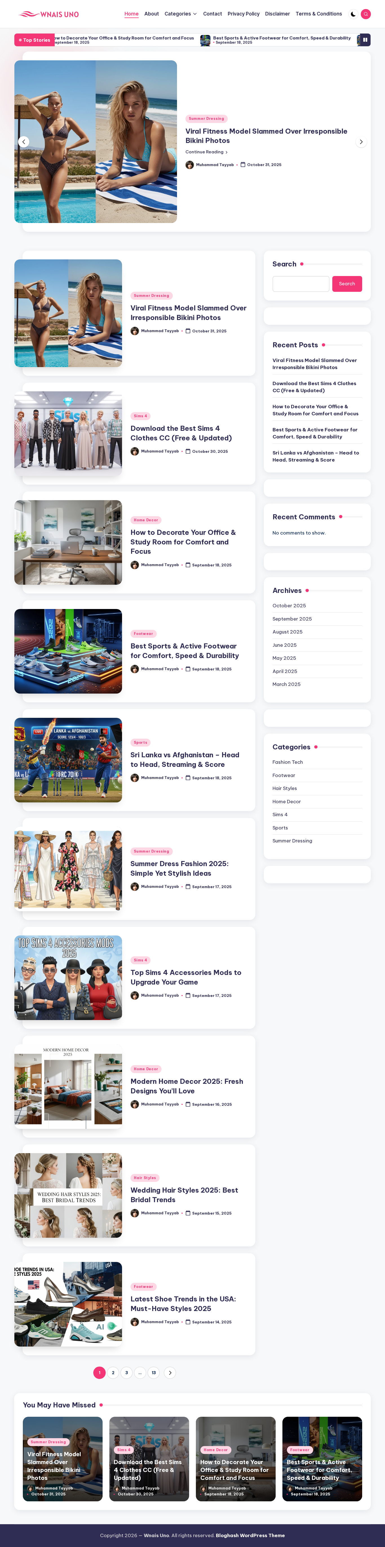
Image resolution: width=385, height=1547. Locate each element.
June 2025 (285, 571)
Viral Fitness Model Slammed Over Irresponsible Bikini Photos (315, 290)
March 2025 (287, 610)
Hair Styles (145, 1104)
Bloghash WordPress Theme (250, 1535)
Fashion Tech (288, 688)
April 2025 (285, 597)
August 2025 (288, 558)
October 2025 (289, 532)
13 (154, 1298)
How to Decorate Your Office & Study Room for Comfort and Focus (183, 468)
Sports (140, 669)
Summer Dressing (151, 222)
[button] (206, 115)
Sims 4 (195, 82)
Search (285, 190)
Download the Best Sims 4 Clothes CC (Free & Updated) (314, 313)
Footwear (143, 560)
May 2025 (284, 584)
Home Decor (146, 446)
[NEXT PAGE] (170, 1299)
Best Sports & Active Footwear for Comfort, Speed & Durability (184, 38)
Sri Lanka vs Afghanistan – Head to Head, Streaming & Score (316, 382)
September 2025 (292, 545)
